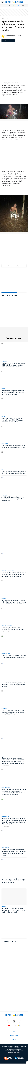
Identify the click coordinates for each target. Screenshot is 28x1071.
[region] (14, 12)
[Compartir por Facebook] (5, 5)
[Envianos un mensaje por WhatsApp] (14, 1025)
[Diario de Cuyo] (14, 2)
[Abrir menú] (2, 2)
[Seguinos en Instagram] (19, 1021)
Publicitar (14, 1039)
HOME (2, 18)
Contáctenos (14, 1031)
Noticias (8, 18)
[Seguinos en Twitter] (14, 1021)
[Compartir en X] (9, 5)
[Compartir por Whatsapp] (14, 5)
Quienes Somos (14, 1035)
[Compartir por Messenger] (18, 5)
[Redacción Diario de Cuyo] (3, 36)
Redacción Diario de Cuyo (14, 35)
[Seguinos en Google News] (19, 1025)
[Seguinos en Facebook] (8, 1021)
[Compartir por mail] (23, 5)
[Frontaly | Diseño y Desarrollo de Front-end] (8, 1058)
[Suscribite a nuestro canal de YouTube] (8, 1025)
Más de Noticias (9, 295)
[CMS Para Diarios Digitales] (19, 1058)
